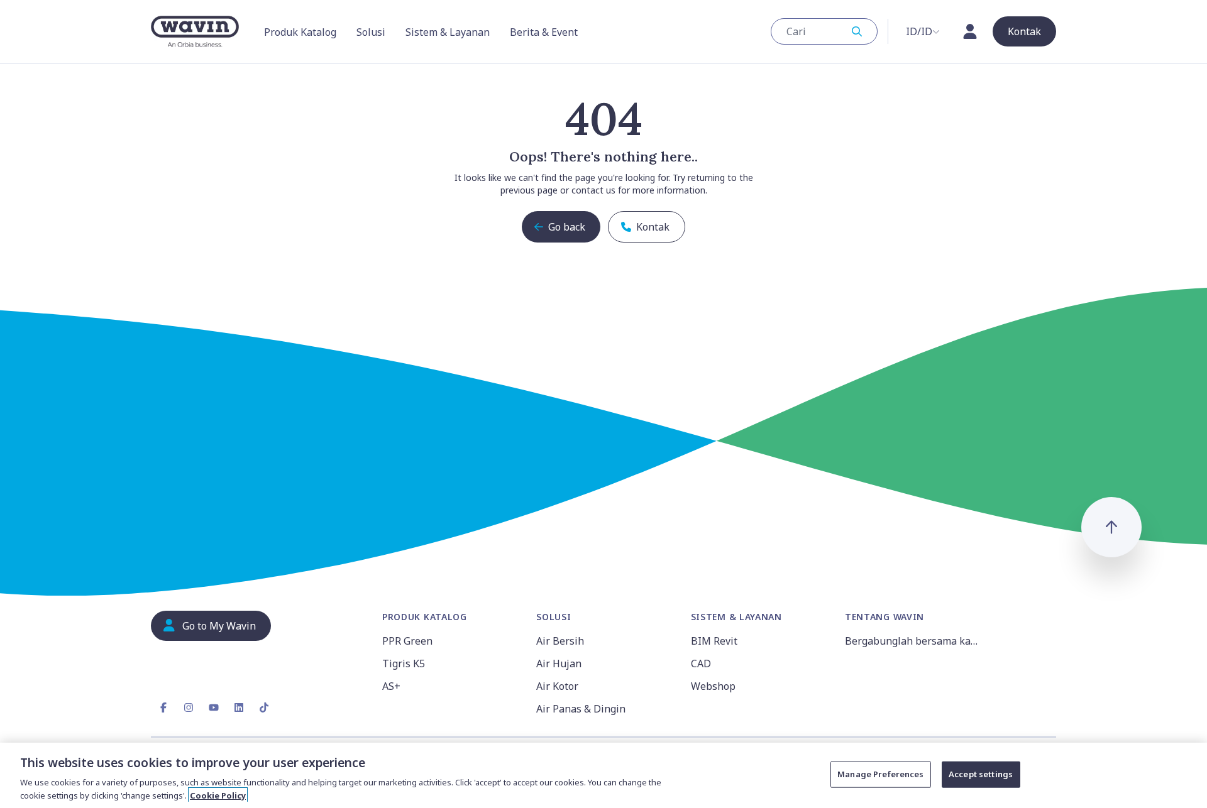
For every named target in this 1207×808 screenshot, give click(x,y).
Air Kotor (557, 686)
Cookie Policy (218, 794)
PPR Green (407, 641)
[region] (603, 775)
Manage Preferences (880, 774)
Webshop (713, 686)
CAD (701, 663)
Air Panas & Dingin (581, 709)
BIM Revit (714, 641)
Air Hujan (558, 663)
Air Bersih (560, 641)
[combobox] (824, 31)
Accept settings (981, 774)
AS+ (391, 686)
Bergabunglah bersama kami (914, 641)
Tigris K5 (403, 663)
